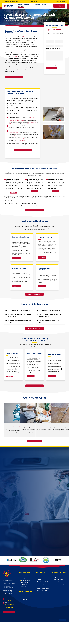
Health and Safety (26, 123)
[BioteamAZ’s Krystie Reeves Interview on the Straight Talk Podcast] (18, 413)
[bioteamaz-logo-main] (9, 5)
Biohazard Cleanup (19, 414)
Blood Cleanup (66, 414)
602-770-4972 (14, 56)
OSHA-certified (30, 125)
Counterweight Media (26, 619)
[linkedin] (5, 596)
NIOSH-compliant (27, 138)
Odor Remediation (32, 122)
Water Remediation (13, 123)
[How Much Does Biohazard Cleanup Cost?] (34, 413)
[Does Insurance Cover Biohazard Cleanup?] (50, 413)
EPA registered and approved (23, 140)
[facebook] (3, 596)
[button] (18, 310)
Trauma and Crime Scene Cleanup (16, 120)
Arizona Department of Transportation (19, 135)
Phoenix (25, 36)
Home (5, 20)
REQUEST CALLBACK (51, 68)
